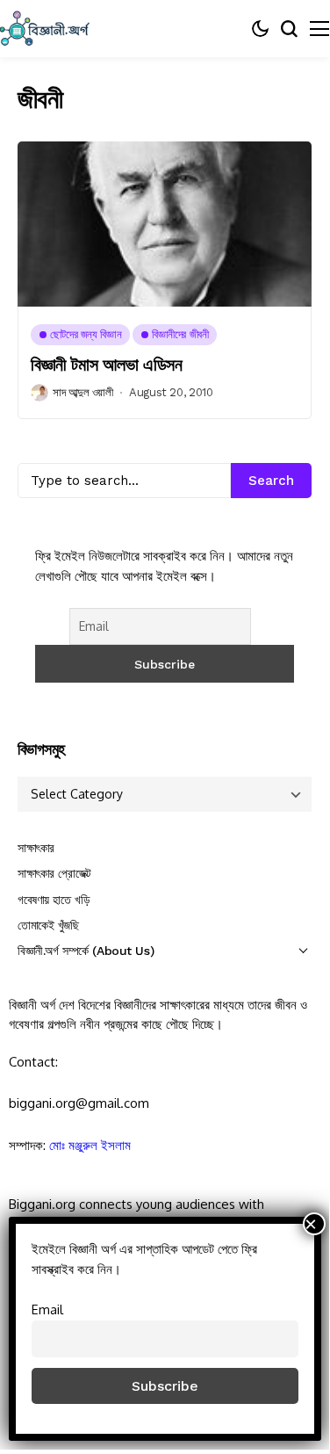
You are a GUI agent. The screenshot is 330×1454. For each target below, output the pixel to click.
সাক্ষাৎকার (36, 848)
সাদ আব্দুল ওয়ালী (83, 392)
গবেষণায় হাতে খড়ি (54, 900)
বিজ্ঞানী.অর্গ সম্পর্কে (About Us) (86, 951)
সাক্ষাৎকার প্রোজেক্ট (54, 873)
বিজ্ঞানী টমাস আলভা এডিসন (107, 364)
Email (47, 1309)
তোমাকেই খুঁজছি (48, 925)
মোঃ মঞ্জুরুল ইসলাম (90, 1145)
